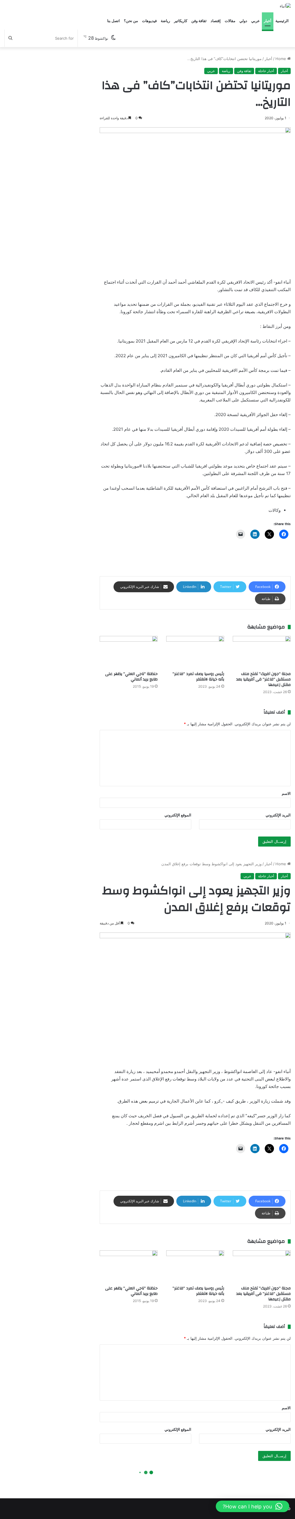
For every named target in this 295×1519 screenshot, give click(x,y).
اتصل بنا (113, 21)
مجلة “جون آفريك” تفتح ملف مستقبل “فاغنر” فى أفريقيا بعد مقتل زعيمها (263, 679)
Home (281, 58)
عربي (255, 21)
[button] (252, 1506)
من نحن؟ (131, 21)
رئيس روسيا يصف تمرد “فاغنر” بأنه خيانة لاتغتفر (198, 676)
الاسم (286, 793)
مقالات (230, 21)
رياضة (165, 21)
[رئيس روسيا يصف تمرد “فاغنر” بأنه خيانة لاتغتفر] (195, 652)
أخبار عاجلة (266, 71)
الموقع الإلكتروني (177, 815)
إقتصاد (216, 21)
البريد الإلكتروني (278, 815)
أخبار (267, 21)
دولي (243, 21)
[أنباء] (285, 6)
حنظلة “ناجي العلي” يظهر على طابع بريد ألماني (131, 676)
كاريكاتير (180, 21)
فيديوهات (149, 21)
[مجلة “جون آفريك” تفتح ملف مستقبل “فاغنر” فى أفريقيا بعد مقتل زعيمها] (262, 652)
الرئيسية (282, 21)
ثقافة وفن (199, 21)
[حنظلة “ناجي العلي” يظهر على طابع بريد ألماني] (129, 652)
